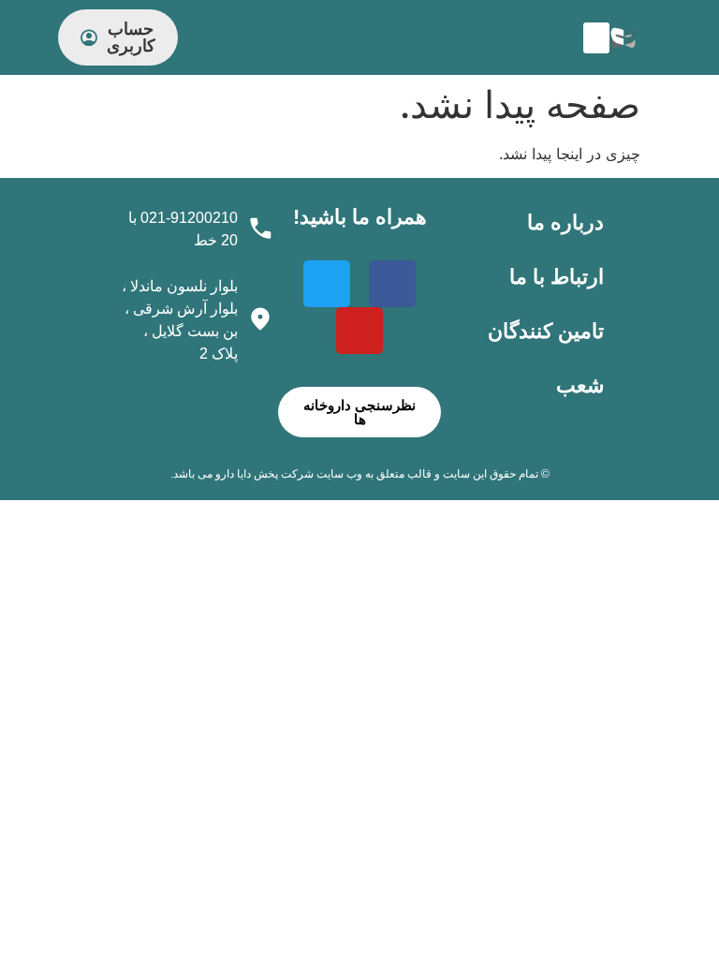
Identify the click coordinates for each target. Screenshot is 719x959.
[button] (596, 37)
